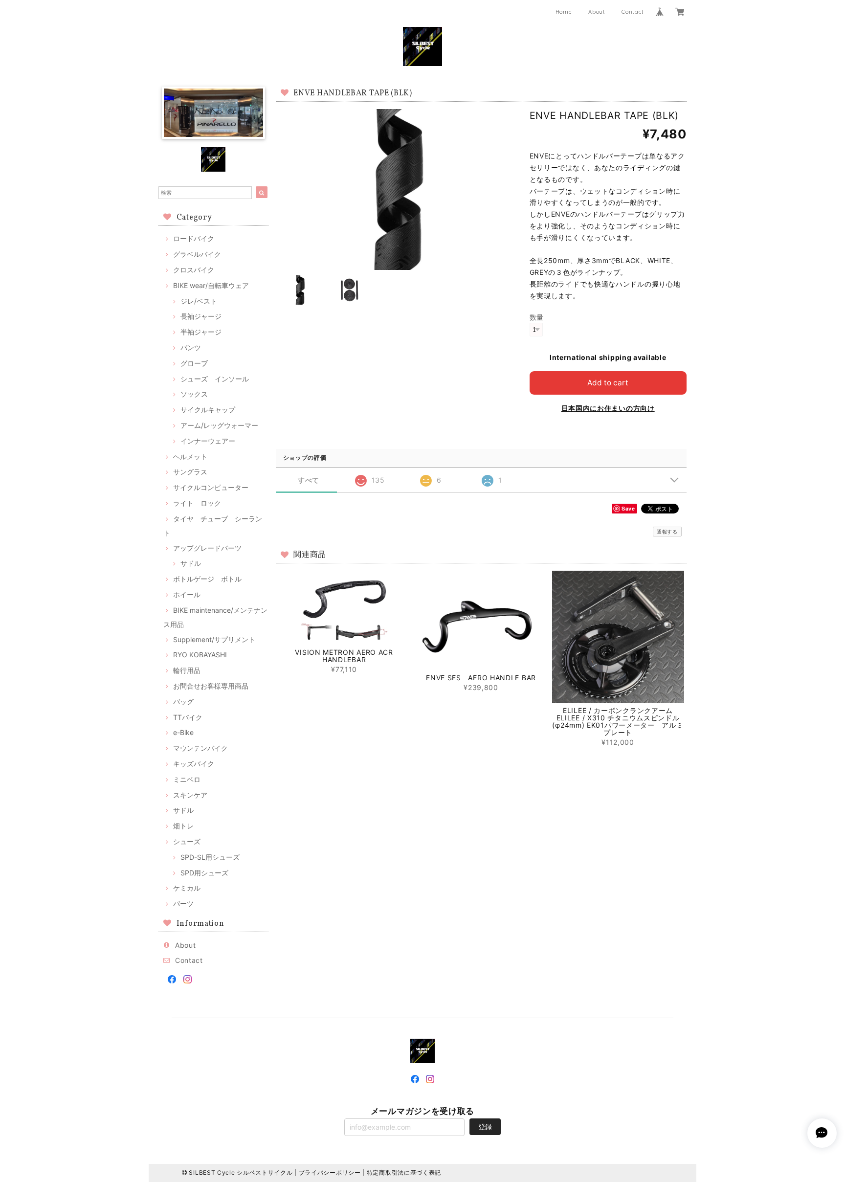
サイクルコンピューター (210, 487)
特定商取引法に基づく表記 (404, 1172)
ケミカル (186, 888)
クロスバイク (193, 270)
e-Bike (183, 732)
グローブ (194, 363)
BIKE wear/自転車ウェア (211, 285)
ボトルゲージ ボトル (207, 579)
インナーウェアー (207, 441)
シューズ (186, 841)
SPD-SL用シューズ (210, 857)
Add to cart (607, 382)
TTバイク (187, 717)
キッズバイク (193, 763)
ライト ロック (197, 503)
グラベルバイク (197, 254)
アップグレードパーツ (207, 548)
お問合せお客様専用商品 (210, 686)
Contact (633, 11)
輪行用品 (186, 670)
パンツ (190, 347)
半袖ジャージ (201, 332)
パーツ (183, 903)
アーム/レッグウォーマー (219, 425)
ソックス (194, 394)
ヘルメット (190, 456)
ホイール (186, 594)
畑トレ (183, 826)
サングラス (190, 472)
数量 (537, 317)
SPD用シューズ (204, 873)
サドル (190, 563)
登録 (485, 1126)
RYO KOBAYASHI (200, 654)
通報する (667, 532)
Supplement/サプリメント (214, 639)
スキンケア (190, 795)
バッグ (183, 701)
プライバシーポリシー (330, 1172)
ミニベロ (186, 779)
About (596, 11)
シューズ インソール (214, 379)
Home (564, 11)
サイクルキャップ (207, 409)
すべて (308, 480)
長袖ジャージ (201, 316)
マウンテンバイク (200, 748)
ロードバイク (193, 238)
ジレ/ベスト (198, 301)
